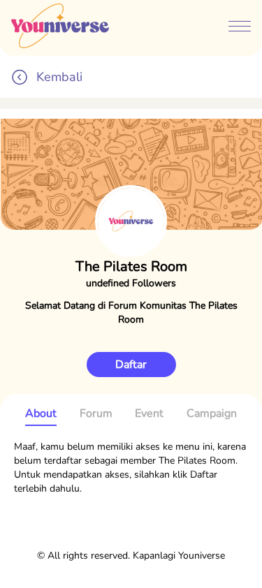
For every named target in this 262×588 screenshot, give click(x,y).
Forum (96, 413)
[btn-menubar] (239, 28)
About (41, 413)
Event (149, 413)
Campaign (212, 413)
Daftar (131, 364)
